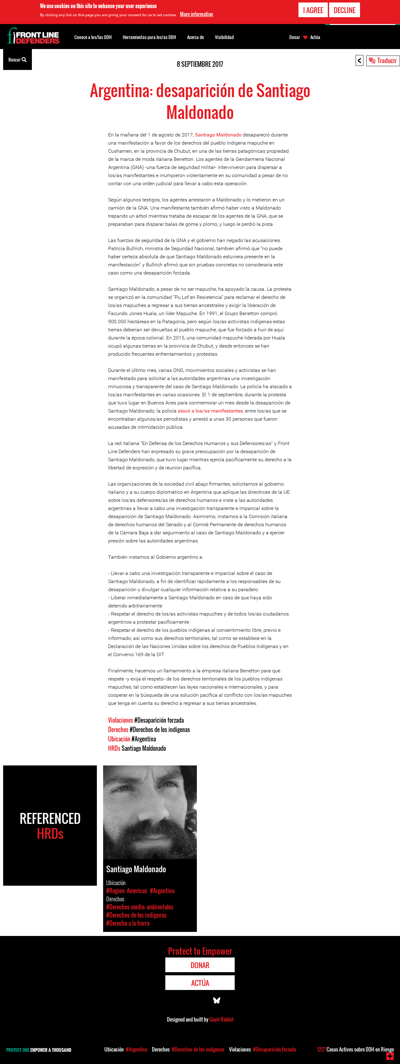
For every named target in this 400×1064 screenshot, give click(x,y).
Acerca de (195, 37)
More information (196, 14)
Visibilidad (224, 37)
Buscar (15, 59)
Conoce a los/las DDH (93, 37)
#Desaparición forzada (159, 720)
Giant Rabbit (221, 1019)
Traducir (387, 60)
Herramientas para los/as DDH (149, 37)
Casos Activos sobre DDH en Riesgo (355, 1049)
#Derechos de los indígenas (160, 729)
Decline (344, 10)
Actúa (315, 37)
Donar (294, 37)
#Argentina (144, 739)
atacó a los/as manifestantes (210, 411)
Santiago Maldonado (218, 135)
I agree (313, 10)
